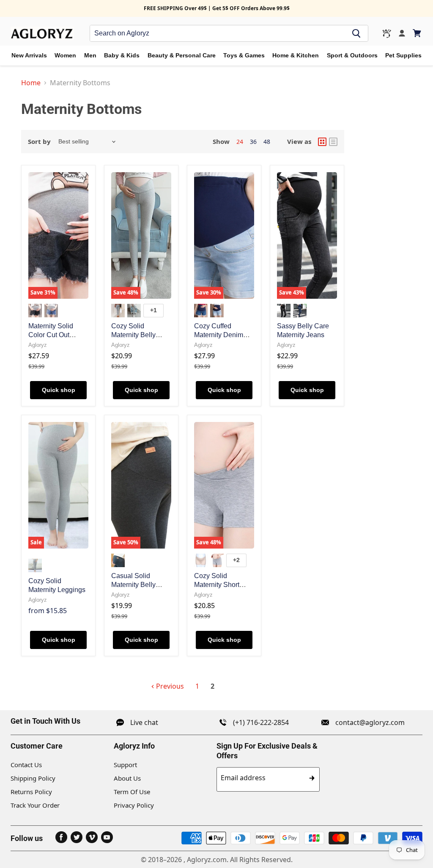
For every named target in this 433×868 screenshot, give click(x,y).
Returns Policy (31, 791)
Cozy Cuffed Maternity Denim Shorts (218, 334)
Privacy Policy (134, 805)
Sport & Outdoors (352, 55)
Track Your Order (35, 805)
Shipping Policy (33, 778)
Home (31, 82)
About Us (127, 778)
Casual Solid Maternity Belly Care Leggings (133, 584)
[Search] (356, 33)
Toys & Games (244, 55)
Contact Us (26, 764)
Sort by (39, 141)
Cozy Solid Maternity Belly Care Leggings (133, 334)
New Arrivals (29, 55)
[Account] (402, 33)
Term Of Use (132, 791)
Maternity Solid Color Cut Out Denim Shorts (50, 334)
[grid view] (322, 142)
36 (253, 142)
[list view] (333, 142)
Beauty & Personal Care (182, 55)
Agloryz (37, 345)
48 (266, 142)
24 (239, 142)
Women (65, 55)
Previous (169, 686)
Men (90, 55)
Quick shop (58, 390)
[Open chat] (386, 33)
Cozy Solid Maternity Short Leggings (216, 584)
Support (125, 764)
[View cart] (417, 33)
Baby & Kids (122, 55)
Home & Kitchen (295, 55)
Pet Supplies (403, 55)
